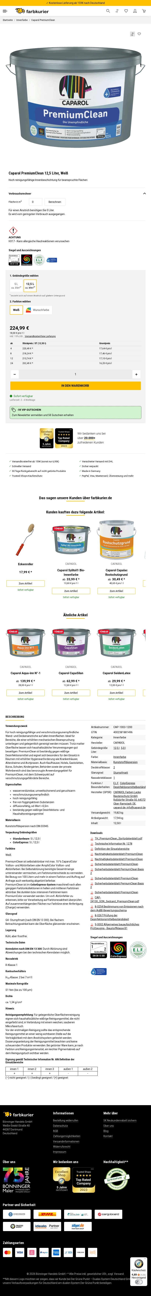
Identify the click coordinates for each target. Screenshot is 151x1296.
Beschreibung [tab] (15, 716)
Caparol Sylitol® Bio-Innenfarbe (71, 572)
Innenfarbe (119, 737)
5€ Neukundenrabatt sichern (119, 1120)
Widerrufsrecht (61, 1146)
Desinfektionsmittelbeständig (130, 786)
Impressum (59, 1151)
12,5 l (116, 747)
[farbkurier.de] (33, 11)
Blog (105, 1130)
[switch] (139, 1282)
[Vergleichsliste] (117, 10)
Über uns (108, 1125)
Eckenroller (25, 564)
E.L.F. (116, 783)
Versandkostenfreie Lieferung (40, 336)
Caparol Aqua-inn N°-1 (26, 673)
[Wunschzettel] (126, 11)
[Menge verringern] (14, 374)
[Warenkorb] (143, 11)
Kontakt (108, 1136)
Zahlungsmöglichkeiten (66, 1136)
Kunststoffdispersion (125, 762)
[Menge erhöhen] (136, 374)
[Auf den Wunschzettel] (139, 34)
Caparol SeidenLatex (116, 673)
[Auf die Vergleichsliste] (132, 34)
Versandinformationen (66, 1141)
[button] (108, 11)
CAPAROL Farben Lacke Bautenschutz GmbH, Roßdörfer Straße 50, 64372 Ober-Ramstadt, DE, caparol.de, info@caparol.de (129, 800)
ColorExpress (127, 783)
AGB (55, 1130)
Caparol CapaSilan (71, 673)
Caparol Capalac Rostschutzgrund (116, 572)
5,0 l (123, 747)
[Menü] (145, 1259)
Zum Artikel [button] (25, 583)
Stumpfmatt (120, 772)
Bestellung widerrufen (65, 1120)
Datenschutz (60, 1125)
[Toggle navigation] (5, 11)
